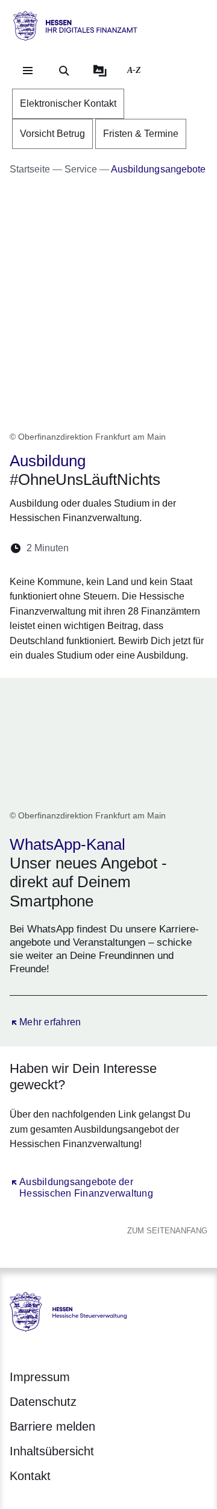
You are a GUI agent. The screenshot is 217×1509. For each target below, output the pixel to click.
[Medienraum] (100, 70)
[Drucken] (181, 547)
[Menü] (28, 70)
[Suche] (64, 70)
